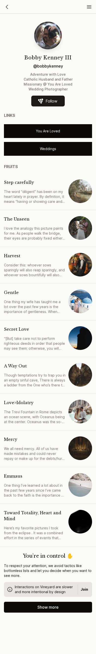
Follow (51, 101)
